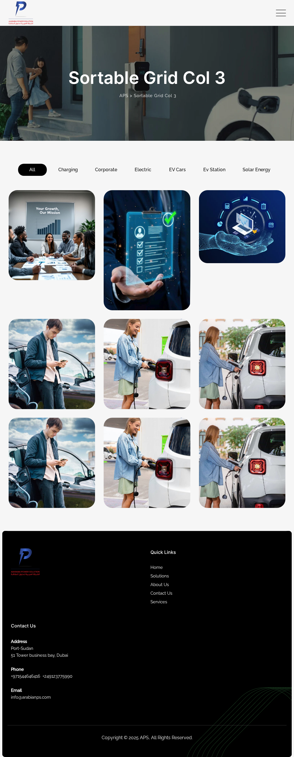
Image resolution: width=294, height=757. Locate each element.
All (32, 169)
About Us (159, 584)
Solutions (159, 576)
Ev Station (214, 169)
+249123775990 (57, 676)
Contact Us (161, 593)
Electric (143, 169)
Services (158, 601)
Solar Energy (256, 169)
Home (156, 567)
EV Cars (177, 169)
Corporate (106, 169)
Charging (68, 169)
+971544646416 (25, 676)
